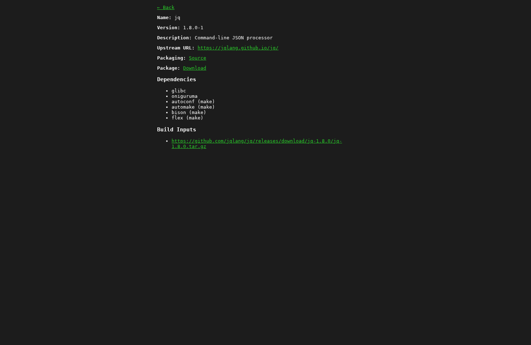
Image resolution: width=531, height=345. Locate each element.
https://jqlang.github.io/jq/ (238, 48)
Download (194, 68)
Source (197, 58)
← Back (165, 7)
